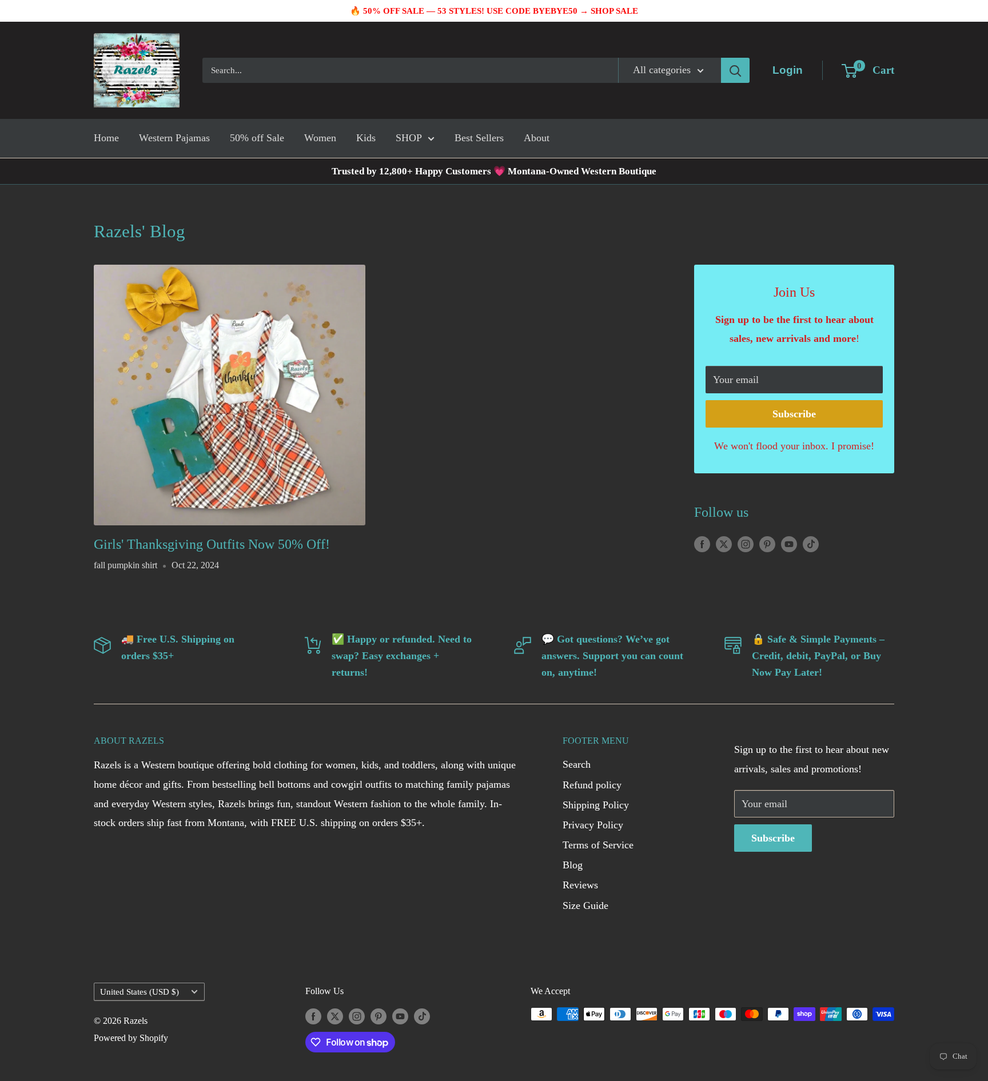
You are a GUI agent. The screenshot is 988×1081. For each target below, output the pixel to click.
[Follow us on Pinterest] (767, 543)
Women (320, 137)
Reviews (580, 885)
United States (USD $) (139, 991)
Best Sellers (479, 137)
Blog (573, 865)
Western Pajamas (174, 137)
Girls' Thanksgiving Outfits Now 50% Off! (212, 544)
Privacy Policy (593, 825)
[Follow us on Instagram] (746, 543)
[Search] (735, 70)
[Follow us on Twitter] (724, 543)
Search (577, 764)
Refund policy (592, 785)
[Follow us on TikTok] (811, 543)
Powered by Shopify (131, 1038)
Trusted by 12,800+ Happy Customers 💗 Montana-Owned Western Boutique (494, 171)
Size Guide (585, 905)
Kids (366, 137)
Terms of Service (598, 845)
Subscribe (794, 414)
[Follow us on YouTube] (789, 543)
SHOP (409, 137)
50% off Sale (257, 137)
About (536, 137)
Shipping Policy (596, 805)
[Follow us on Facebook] (702, 543)
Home (106, 137)
